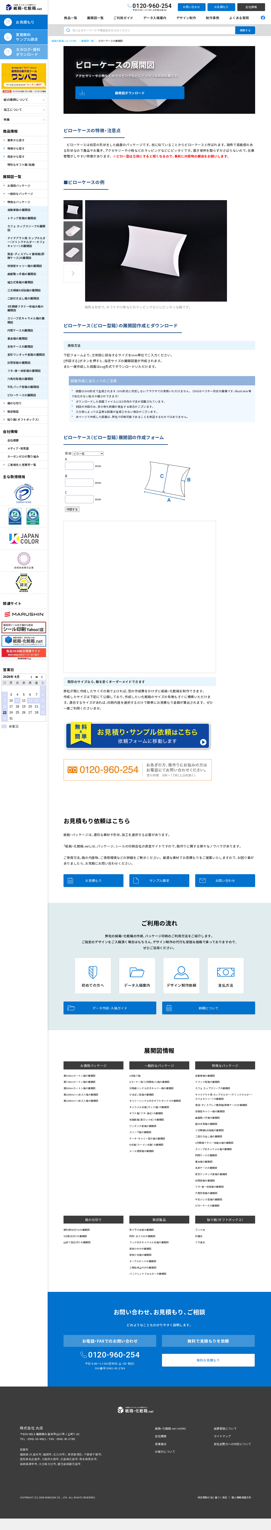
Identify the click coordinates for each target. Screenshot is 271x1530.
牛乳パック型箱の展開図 (23, 387)
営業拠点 (160, 1444)
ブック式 (200, 1229)
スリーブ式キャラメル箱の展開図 (26, 320)
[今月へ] (36, 677)
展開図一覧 (95, 17)
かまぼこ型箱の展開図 (141, 1094)
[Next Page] (73, 273)
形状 (68, 453)
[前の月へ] (30, 677)
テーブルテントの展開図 (142, 1261)
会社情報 (251, 7)
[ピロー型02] (73, 230)
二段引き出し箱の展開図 (23, 298)
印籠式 (199, 1236)
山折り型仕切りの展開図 (77, 1242)
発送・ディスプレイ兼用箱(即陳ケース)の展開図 (25, 256)
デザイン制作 (186, 17)
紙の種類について (16, 99)
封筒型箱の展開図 (18, 363)
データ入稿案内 (154, 17)
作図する (72, 509)
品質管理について (225, 1428)
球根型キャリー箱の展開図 (24, 266)
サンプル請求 (159, 880)
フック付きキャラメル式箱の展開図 (149, 1242)
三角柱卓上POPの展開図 (142, 1267)
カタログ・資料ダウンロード (28, 52)
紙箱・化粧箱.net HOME (170, 1428)
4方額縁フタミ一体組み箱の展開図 (25, 308)
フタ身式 (200, 1242)
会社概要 (13, 440)
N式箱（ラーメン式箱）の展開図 (146, 1144)
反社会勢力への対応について (232, 1444)
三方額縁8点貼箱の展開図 (24, 290)
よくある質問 (239, 17)
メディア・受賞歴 (18, 448)
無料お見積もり (208, 1360)
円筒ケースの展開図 (20, 330)
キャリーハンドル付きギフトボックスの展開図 (155, 1100)
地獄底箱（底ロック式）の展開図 (146, 1119)
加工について (13, 109)
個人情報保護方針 (241, 1497)
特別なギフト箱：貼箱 (21, 165)
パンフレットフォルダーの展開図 (147, 1273)
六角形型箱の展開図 (20, 379)
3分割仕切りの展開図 (75, 1236)
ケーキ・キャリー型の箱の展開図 (147, 1138)
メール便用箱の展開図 (141, 1151)
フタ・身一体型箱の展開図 (24, 371)
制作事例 (212, 17)
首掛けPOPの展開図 (140, 1248)
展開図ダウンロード (130, 93)
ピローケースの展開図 (21, 395)
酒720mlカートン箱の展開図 (79, 1081)
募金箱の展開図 (17, 338)
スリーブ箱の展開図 (140, 1132)
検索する (245, 30)
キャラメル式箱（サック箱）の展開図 (149, 1107)
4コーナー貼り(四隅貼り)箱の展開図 (149, 1081)
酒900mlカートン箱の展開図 (79, 1088)
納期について (209, 1008)
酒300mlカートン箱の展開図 (79, 1075)
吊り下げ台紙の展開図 (141, 1229)
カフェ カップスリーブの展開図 (26, 228)
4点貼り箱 (135, 1075)
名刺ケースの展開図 (20, 346)
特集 (7, 119)
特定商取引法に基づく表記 (212, 1497)
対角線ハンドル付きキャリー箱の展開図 (151, 1088)
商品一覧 (70, 17)
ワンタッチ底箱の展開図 (142, 1126)
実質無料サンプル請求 (27, 37)
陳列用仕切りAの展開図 (77, 1229)
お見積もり (221, 7)
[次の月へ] (43, 677)
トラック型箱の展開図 (21, 218)
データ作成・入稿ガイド (110, 1008)
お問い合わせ (191, 7)
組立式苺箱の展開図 (20, 282)
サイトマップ (222, 1436)
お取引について (165, 1452)
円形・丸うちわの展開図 (142, 1236)
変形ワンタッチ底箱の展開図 (26, 355)
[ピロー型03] (73, 252)
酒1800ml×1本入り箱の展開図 (81, 1094)
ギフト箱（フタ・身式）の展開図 (146, 1113)
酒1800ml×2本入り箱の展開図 (81, 1100)
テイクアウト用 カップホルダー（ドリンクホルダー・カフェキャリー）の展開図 (26, 242)
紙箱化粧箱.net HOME (64, 40)
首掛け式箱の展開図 (140, 1254)
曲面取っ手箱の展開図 (21, 274)
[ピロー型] (73, 209)
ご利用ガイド (123, 17)
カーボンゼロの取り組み (23, 456)
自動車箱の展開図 (18, 210)
